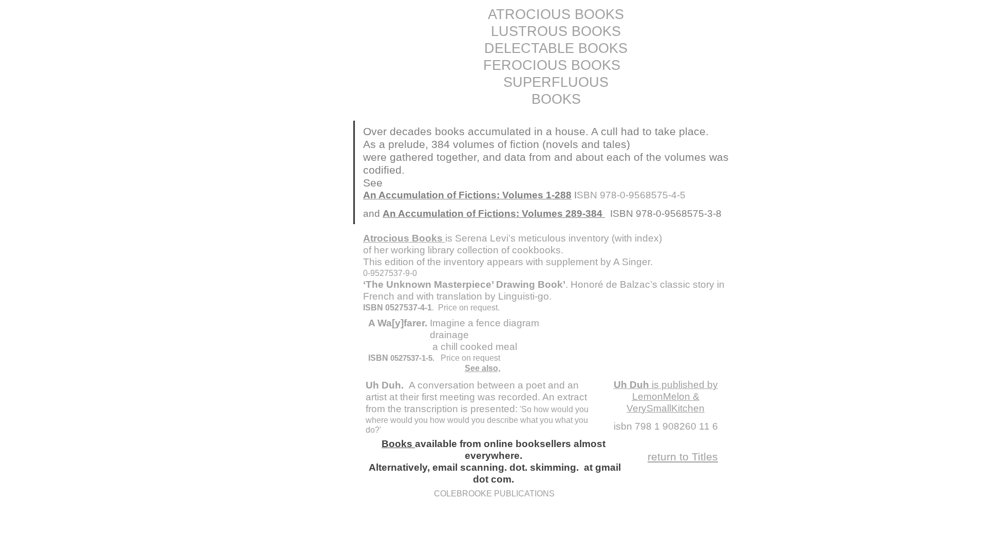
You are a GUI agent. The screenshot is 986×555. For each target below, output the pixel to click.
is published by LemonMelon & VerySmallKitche (672, 396)
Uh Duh (631, 384)
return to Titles (683, 456)
